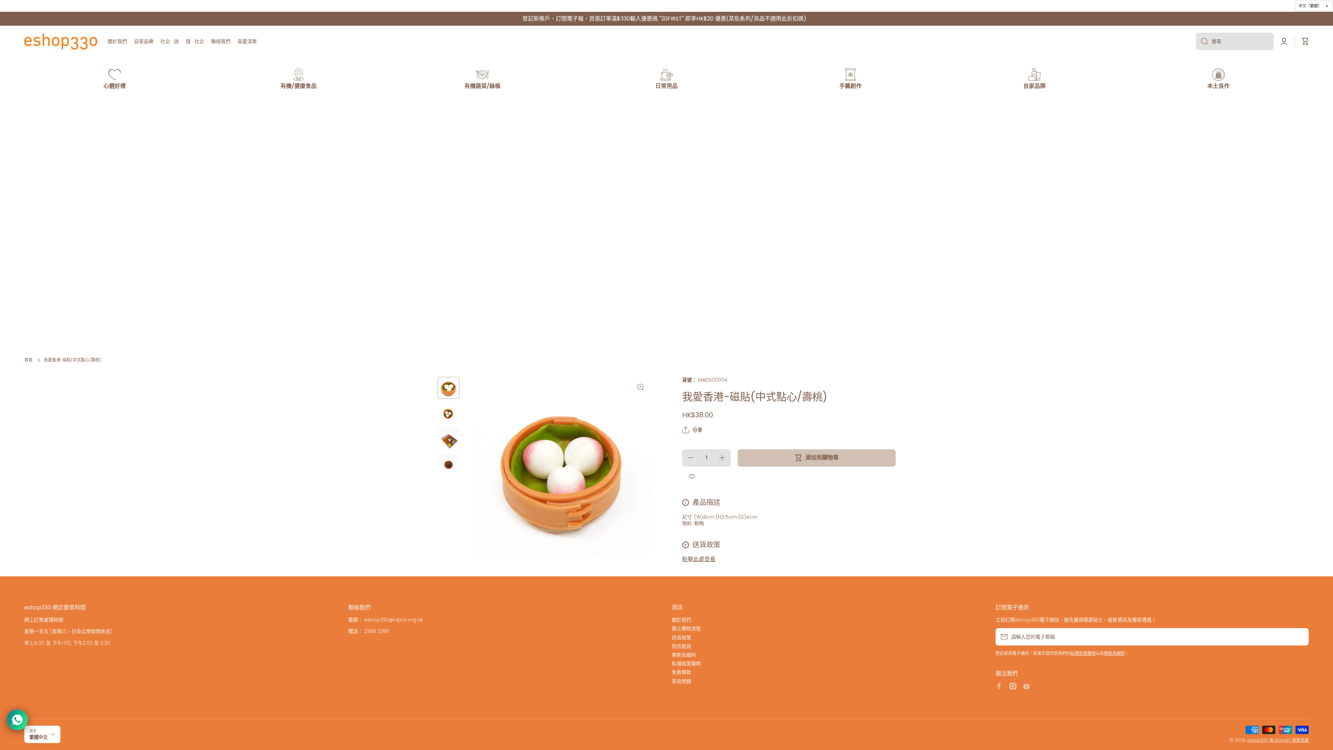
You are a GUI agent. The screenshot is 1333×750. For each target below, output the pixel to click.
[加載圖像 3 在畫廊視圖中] (448, 439)
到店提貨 (681, 646)
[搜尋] (1202, 41)
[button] (692, 429)
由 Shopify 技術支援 (1289, 740)
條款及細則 (684, 654)
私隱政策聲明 (686, 663)
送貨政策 (681, 637)
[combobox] (1235, 41)
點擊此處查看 (698, 559)
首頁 (28, 360)
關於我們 (681, 619)
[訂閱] (1300, 636)
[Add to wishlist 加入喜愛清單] (692, 477)
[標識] (60, 41)
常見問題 (681, 681)
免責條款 (681, 672)
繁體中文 (39, 737)
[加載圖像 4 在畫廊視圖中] (448, 465)
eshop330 (1257, 740)
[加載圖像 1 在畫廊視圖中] (448, 388)
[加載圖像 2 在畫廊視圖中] (448, 413)
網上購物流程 (686, 628)
